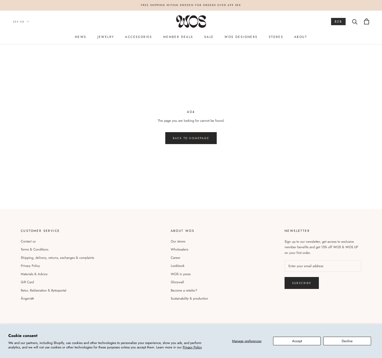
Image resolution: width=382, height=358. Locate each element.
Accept (297, 341)
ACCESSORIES (138, 36)
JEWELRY (105, 36)
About (300, 36)
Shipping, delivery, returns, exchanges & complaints (57, 257)
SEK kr (18, 21)
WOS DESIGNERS (241, 36)
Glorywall (177, 282)
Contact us (28, 241)
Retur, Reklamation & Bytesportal (43, 290)
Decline (347, 341)
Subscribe (301, 283)
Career (175, 257)
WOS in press (180, 274)
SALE (209, 36)
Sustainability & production (189, 298)
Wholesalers (179, 249)
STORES (276, 36)
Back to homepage (191, 138)
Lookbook (178, 265)
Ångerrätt (27, 298)
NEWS (81, 36)
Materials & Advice (34, 274)
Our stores (178, 241)
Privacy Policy (192, 347)
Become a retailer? (184, 290)
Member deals (178, 36)
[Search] (355, 21)
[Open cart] (366, 21)
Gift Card (27, 282)
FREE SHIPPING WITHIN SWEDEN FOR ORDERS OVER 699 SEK (191, 5)
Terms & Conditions (34, 249)
